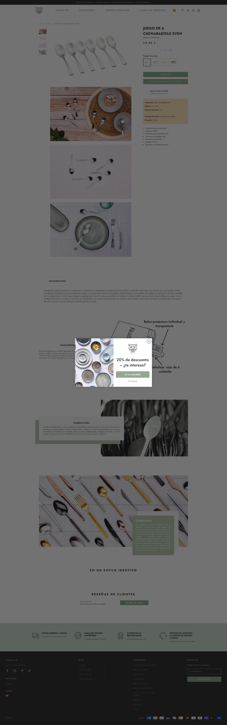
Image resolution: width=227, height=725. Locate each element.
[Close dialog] (149, 341)
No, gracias (132, 381)
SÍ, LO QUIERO (133, 374)
